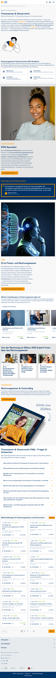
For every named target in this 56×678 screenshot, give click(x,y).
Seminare (3, 10)
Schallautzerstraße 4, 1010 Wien (10, 652)
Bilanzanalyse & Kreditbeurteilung (12, 591)
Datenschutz (20, 673)
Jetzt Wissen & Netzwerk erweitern (12, 289)
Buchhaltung (37, 71)
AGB (14, 673)
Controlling (9, 77)
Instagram (3, 661)
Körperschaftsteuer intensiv (38, 591)
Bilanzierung (9, 71)
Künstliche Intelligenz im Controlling (12, 604)
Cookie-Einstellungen (37, 673)
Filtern (52, 517)
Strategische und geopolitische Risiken (41, 604)
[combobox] (28, 6)
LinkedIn (3, 663)
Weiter (52, 631)
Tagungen (33, 27)
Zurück (4, 631)
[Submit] (2, 6)
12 (33, 631)
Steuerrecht (37, 77)
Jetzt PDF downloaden (8, 399)
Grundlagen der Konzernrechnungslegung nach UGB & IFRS (13, 527)
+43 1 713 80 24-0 (7, 655)
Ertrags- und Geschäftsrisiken (11, 618)
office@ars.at (6, 658)
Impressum (27, 673)
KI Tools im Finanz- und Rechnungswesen (41, 618)
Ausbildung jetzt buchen (8, 173)
